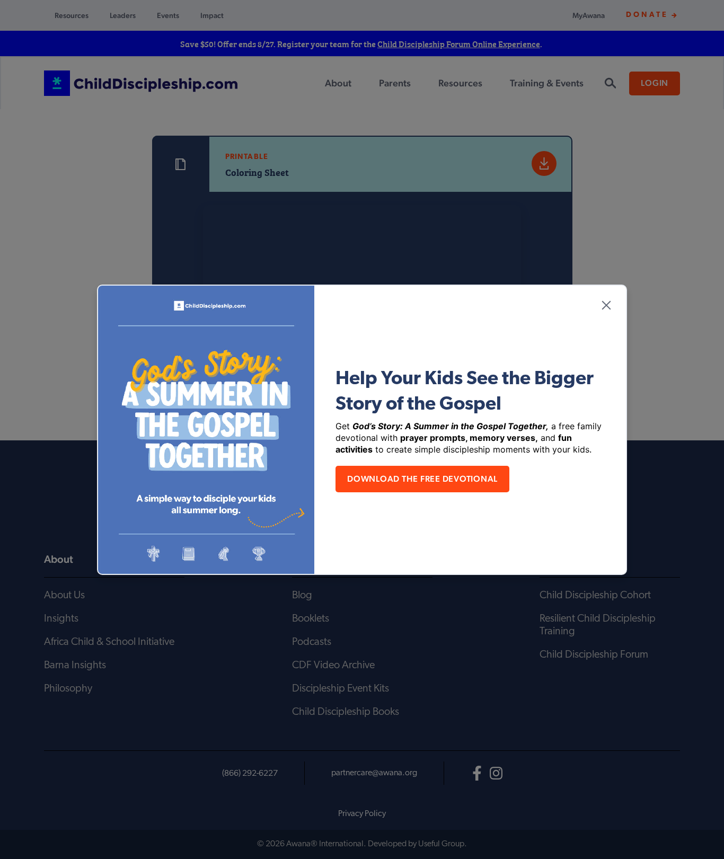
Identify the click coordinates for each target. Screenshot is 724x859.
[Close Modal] (606, 305)
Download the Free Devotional (422, 479)
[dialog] (362, 429)
